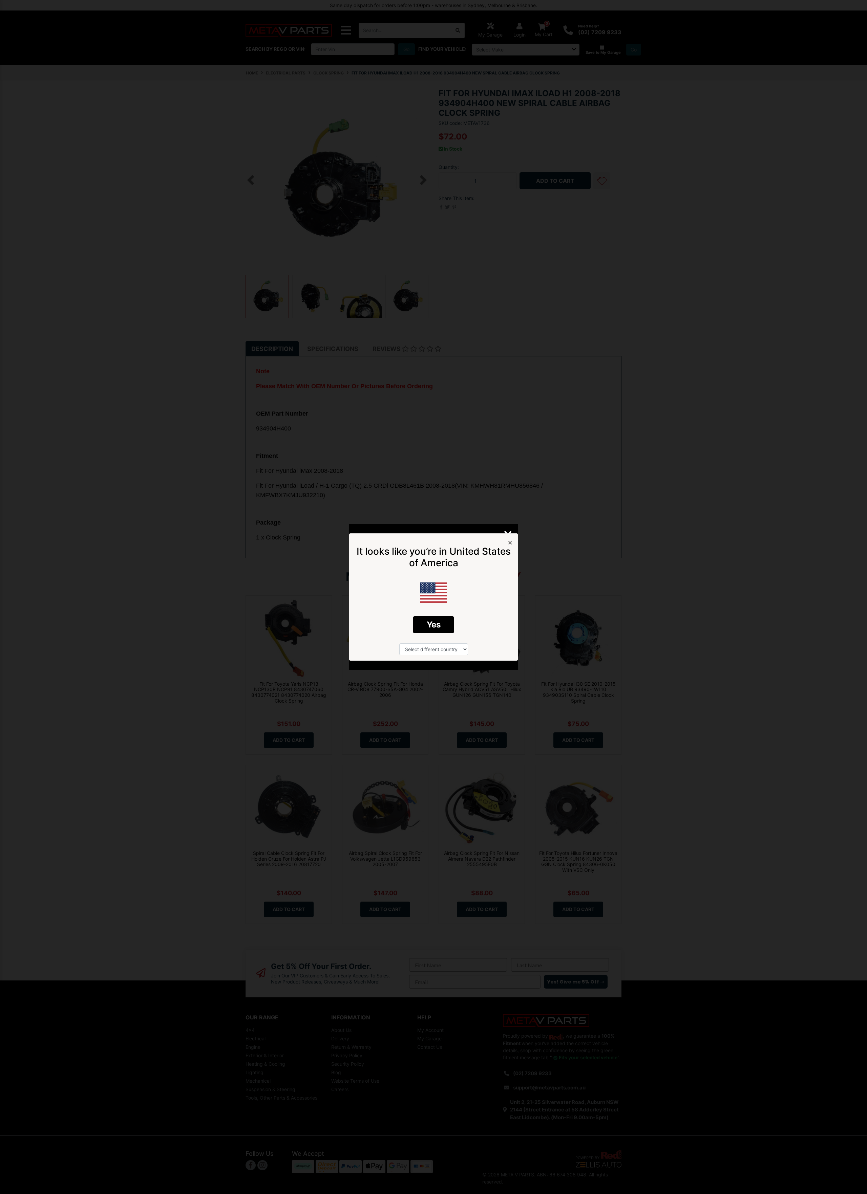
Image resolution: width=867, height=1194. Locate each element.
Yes (434, 624)
